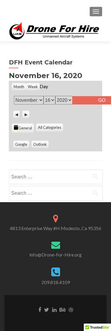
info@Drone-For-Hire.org (55, 254)
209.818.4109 (55, 282)
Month (19, 86)
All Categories (49, 127)
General (25, 128)
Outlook (40, 144)
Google (21, 144)
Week (33, 86)
